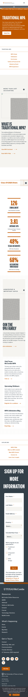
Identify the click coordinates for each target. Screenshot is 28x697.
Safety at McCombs (8, 605)
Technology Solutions (8, 613)
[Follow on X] (3, 662)
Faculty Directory (7, 649)
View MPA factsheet (7, 149)
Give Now (5, 668)
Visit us (7, 378)
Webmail (4, 602)
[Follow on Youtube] (16, 658)
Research (4, 632)
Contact (4, 642)
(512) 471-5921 (5, 676)
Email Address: (11, 514)
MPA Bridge (10, 559)
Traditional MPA (11, 548)
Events (4, 627)
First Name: (10, 496)
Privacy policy (16, 694)
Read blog (8, 426)
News (3, 624)
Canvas (4, 610)
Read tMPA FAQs (6, 153)
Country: (9, 522)
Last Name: (10, 505)
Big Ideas (4, 629)
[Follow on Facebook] (7, 658)
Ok (10, 694)
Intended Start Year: (13, 533)
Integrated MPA (11, 554)
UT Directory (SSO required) (10, 652)
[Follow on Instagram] (12, 658)
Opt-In (14, 568)
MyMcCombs (6, 615)
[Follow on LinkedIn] (3, 658)
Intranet (4, 607)
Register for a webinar (11, 403)
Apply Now (7, 33)
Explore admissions (6, 346)
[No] (26, 691)
